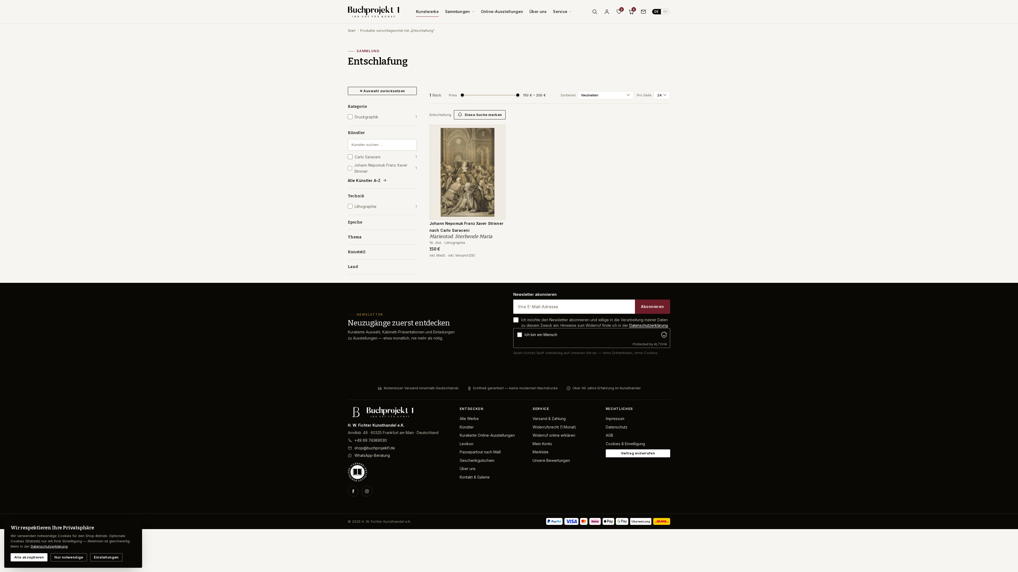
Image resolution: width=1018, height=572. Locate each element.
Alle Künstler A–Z (364, 180)
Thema (355, 237)
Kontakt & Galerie (475, 477)
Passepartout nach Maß (480, 452)
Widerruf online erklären (554, 435)
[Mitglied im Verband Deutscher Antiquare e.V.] (399, 472)
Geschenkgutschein (477, 460)
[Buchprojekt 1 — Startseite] (373, 11)
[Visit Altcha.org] (664, 335)
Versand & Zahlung (549, 418)
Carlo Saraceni (386, 157)
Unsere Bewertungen (551, 460)
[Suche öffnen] (594, 11)
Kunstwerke (427, 11)
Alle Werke (469, 418)
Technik (356, 196)
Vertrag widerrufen (638, 453)
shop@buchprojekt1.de (374, 448)
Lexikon (466, 443)
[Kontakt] (643, 11)
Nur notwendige (68, 557)
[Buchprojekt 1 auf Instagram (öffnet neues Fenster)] (367, 491)
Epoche (355, 222)
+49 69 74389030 (370, 440)
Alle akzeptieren (29, 557)
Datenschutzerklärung (648, 325)
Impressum (615, 418)
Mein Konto (542, 443)
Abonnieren (652, 306)
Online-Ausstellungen (502, 11)
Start (352, 30)
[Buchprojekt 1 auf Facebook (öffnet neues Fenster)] (353, 491)
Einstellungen (106, 557)
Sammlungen (457, 11)
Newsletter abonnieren (535, 294)
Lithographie (386, 206)
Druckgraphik (386, 117)
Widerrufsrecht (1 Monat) (554, 427)
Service (560, 11)
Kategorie (357, 106)
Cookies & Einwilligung (625, 443)
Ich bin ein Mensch (541, 334)
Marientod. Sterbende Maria (460, 236)
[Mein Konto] (607, 11)
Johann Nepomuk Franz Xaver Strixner (385, 168)
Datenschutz (617, 427)
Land (353, 267)
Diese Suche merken (483, 115)
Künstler (356, 133)
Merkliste (541, 452)
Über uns (538, 11)
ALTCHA (660, 344)
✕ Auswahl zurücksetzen (382, 91)
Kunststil (357, 252)
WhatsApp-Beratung (372, 455)
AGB (609, 435)
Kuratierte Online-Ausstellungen (487, 435)
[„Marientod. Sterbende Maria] (498, 132)
